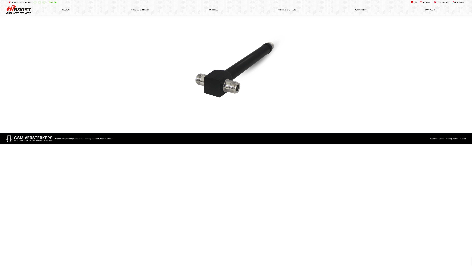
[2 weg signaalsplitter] (236, 73)
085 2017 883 (25, 2)
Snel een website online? (102, 139)
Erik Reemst (67, 139)
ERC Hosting (86, 139)
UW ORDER (460, 2)
